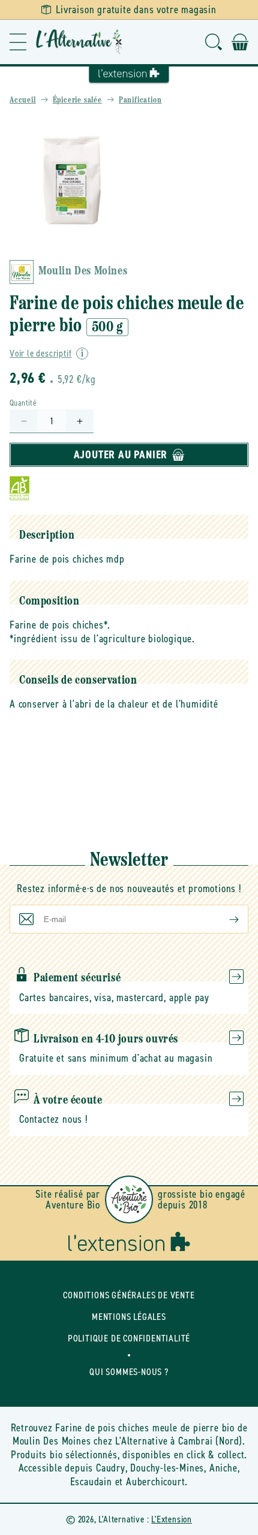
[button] (18, 42)
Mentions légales (129, 1316)
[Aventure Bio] (129, 1199)
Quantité (23, 403)
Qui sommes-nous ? (129, 1371)
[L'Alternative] (79, 42)
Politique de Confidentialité (129, 1338)
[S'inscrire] (224, 919)
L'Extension (171, 1519)
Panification (140, 100)
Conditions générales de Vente (128, 1295)
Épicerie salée (77, 100)
